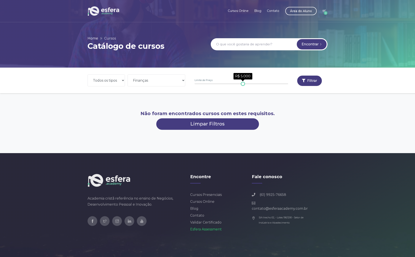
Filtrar (311, 81)
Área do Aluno (301, 11)
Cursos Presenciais (206, 195)
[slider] (243, 84)
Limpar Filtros (207, 124)
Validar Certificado (206, 222)
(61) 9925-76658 (273, 195)
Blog (257, 11)
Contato (273, 11)
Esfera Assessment (206, 229)
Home (93, 38)
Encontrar (310, 44)
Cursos (110, 38)
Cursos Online (238, 11)
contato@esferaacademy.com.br (280, 208)
